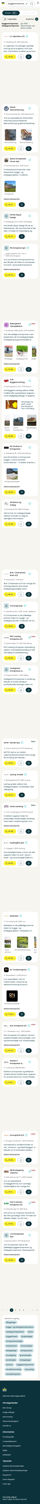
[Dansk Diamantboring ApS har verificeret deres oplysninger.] (29, 108)
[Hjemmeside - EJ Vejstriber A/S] (21, 56)
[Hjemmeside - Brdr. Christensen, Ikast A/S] (21, 594)
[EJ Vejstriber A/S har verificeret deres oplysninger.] (27, 36)
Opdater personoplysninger (13, 1466)
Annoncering (8, 1417)
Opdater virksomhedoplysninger (15, 1470)
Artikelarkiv (7, 1455)
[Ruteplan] (29, 56)
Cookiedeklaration (10, 1441)
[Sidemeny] (38, 2)
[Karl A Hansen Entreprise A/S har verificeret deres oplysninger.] (29, 1203)
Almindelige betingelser (12, 1446)
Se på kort (30, 19)
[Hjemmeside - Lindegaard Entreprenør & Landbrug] (21, 690)
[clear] (26, 3)
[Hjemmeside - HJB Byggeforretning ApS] (21, 436)
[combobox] (16, 3)
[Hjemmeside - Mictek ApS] (21, 763)
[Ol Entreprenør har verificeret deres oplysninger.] (25, 605)
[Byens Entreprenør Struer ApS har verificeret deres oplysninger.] (29, 160)
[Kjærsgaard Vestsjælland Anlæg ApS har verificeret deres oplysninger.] (29, 324)
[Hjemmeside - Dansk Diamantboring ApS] (21, 148)
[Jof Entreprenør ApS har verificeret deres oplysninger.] (29, 1235)
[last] (37, 1310)
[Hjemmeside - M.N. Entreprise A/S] (21, 1050)
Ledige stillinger (8, 1412)
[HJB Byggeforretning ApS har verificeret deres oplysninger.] (29, 380)
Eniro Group (7, 1408)
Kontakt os (7, 1426)
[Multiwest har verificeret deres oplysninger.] (20, 915)
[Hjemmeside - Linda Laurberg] (21, 831)
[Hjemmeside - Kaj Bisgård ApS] (21, 863)
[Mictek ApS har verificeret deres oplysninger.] (22, 742)
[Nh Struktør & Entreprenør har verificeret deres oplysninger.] (29, 447)
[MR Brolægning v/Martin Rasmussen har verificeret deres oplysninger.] (29, 1171)
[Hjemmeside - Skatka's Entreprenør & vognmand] (21, 1082)
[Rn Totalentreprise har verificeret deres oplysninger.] (28, 969)
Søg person (7, 1475)
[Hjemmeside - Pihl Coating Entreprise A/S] (21, 658)
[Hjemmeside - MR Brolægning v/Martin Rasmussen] (21, 1192)
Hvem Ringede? (9, 1479)
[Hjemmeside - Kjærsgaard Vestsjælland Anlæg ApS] (21, 369)
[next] (33, 1310)
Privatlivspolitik (8, 1437)
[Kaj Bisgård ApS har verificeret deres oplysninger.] (26, 842)
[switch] (4, 19)
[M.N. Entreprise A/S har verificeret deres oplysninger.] (29, 1025)
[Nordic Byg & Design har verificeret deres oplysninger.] (29, 216)
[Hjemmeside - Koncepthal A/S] (21, 1160)
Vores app (6, 1484)
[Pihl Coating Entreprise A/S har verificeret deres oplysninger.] (29, 637)
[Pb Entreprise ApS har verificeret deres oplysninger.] (27, 247)
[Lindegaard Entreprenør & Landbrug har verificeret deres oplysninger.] (29, 669)
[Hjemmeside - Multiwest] (21, 958)
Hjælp (5, 1450)
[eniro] (3, 3)
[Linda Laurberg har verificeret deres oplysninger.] (25, 806)
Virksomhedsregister (10, 1421)
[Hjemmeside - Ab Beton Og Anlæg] (21, 524)
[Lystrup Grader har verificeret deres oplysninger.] (25, 774)
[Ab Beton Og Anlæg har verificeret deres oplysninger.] (29, 503)
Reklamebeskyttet (12, 199)
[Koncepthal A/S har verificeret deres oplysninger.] (26, 1135)
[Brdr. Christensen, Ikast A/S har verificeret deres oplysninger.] (29, 573)
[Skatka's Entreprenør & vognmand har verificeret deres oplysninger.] (29, 1062)
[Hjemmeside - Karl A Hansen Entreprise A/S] (21, 1223)
